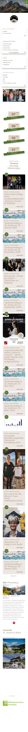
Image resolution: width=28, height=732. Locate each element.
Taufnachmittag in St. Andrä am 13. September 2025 (13, 304)
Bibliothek (5, 75)
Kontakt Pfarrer (6, 45)
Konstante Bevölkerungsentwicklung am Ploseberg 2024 (13, 439)
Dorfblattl (5, 31)
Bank (4, 79)
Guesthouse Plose (11, 665)
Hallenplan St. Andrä (8, 60)
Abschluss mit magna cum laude (13, 543)
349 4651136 (8, 725)
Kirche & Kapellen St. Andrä (9, 83)
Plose (4, 81)
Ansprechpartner (9, 41)
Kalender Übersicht (13, 161)
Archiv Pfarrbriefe (7, 33)
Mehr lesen (14, 576)
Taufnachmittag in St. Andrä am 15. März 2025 (13, 408)
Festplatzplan (6, 64)
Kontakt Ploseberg (7, 44)
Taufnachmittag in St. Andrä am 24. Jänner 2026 (13, 225)
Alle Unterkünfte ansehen (9, 637)
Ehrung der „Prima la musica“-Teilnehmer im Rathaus (13, 279)
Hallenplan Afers (7, 62)
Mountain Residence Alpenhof (12, 649)
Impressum (5, 687)
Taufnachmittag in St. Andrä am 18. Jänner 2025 (13, 566)
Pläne (5, 58)
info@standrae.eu (7, 724)
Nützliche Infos (6, 685)
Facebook (3, 1)
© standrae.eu (6, 693)
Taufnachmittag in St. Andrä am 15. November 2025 (13, 249)
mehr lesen (20, 206)
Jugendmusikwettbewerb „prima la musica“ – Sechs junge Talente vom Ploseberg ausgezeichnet (13, 356)
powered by (9, 696)
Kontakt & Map (6, 682)
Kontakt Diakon (6, 48)
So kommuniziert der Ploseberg (10, 50)
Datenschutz (6, 690)
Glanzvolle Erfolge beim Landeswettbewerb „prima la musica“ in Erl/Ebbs (13, 198)
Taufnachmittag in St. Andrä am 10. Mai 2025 (13, 383)
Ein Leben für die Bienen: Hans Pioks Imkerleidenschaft (13, 497)
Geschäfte (5, 77)
